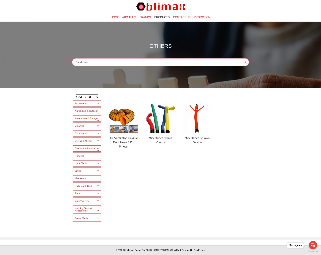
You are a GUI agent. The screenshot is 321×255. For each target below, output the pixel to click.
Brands (145, 17)
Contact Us (182, 17)
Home (115, 17)
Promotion (202, 17)
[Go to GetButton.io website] (313, 251)
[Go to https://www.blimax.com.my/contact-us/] (197, 118)
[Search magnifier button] (245, 62)
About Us (129, 17)
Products (162, 17)
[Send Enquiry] (124, 118)
